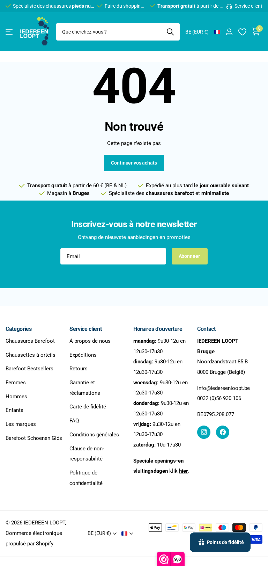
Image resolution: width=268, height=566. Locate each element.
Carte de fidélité (87, 407)
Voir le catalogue (10, 32)
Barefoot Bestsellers (29, 369)
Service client (85, 329)
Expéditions (83, 355)
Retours (78, 369)
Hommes (16, 396)
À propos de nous (90, 341)
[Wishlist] (242, 32)
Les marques (21, 424)
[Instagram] (203, 432)
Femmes (16, 382)
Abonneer (190, 256)
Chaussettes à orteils (30, 355)
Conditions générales (94, 434)
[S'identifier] (229, 32)
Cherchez (170, 32)
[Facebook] (222, 432)
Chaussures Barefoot (30, 341)
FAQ (74, 421)
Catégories (19, 329)
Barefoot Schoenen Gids (34, 438)
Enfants (14, 410)
